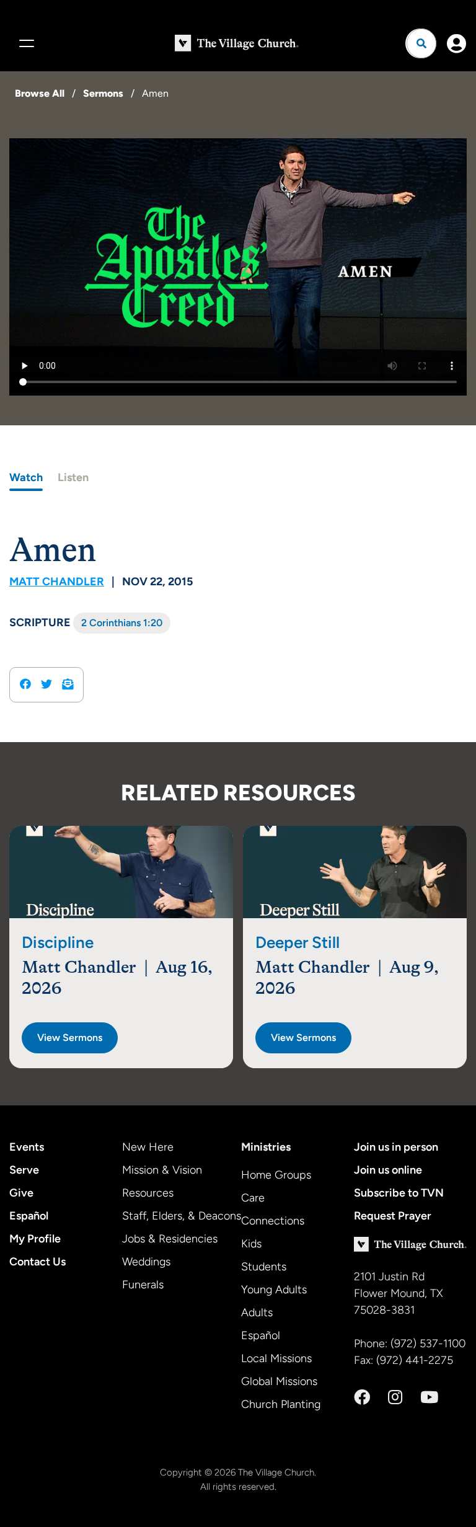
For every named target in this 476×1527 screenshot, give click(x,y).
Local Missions (276, 1358)
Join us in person (396, 1147)
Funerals (143, 1284)
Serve (24, 1170)
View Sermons (69, 1037)
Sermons (103, 93)
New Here (148, 1147)
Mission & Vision (162, 1170)
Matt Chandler (56, 581)
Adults (257, 1312)
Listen (73, 477)
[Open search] (421, 43)
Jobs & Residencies (170, 1239)
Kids (251, 1243)
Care (253, 1198)
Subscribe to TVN (399, 1193)
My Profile (35, 1239)
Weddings (146, 1261)
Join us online (388, 1170)
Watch (26, 477)
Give (21, 1193)
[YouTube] (429, 1397)
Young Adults (274, 1289)
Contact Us (37, 1261)
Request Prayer (392, 1216)
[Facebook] (361, 1397)
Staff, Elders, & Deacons (181, 1216)
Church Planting (280, 1404)
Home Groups (276, 1175)
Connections (272, 1221)
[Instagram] (395, 1397)
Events (26, 1147)
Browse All (39, 93)
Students (263, 1266)
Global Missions (279, 1381)
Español (28, 1216)
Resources (148, 1193)
